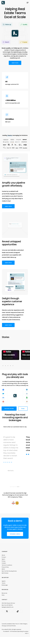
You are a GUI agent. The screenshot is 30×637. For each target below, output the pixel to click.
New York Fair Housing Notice (9, 571)
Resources (4, 593)
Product (4, 557)
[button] (27, 2)
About (3, 555)
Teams (3, 583)
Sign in (3, 559)
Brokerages (5, 585)
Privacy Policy (5, 567)
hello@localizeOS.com (7, 607)
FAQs (3, 595)
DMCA (3, 569)
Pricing (3, 561)
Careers (4, 563)
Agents (4, 581)
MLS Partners (5, 573)
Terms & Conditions (7, 565)
